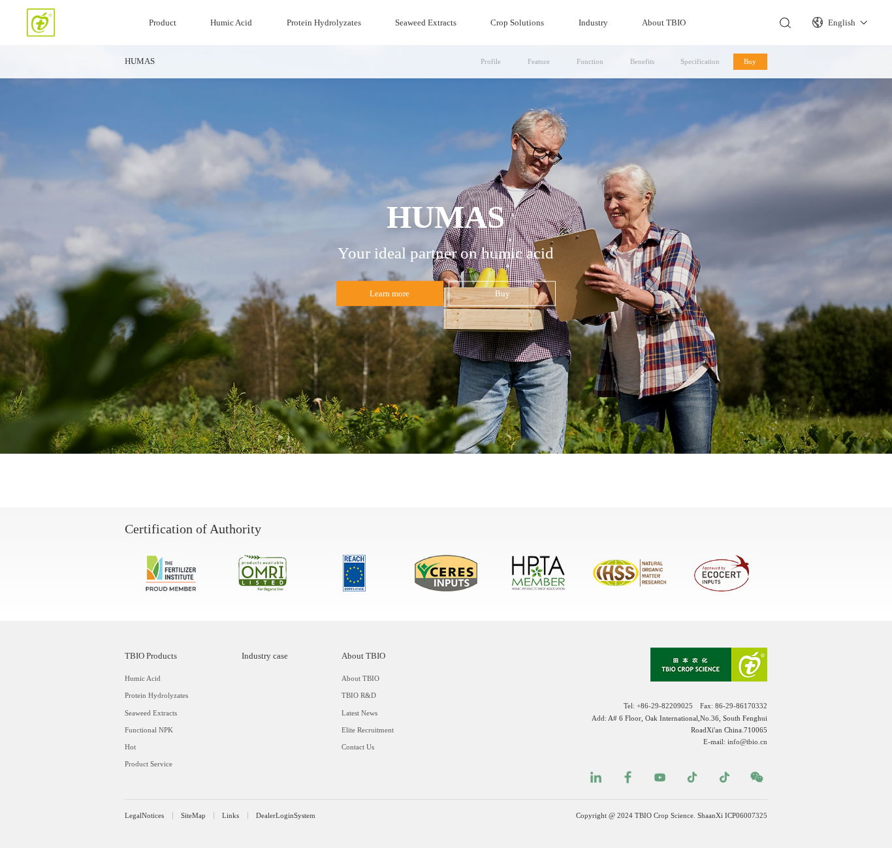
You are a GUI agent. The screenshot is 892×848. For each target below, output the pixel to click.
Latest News (359, 713)
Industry (593, 22)
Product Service (148, 764)
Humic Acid (231, 22)
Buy (750, 61)
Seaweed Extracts (425, 22)
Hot (130, 747)
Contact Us (358, 747)
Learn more (389, 293)
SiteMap (193, 815)
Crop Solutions (517, 22)
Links (230, 815)
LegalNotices (144, 815)
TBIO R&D (359, 695)
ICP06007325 (746, 815)
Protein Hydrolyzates (324, 22)
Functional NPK (149, 730)
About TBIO (664, 22)
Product (162, 22)
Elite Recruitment (368, 730)
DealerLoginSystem (285, 815)
